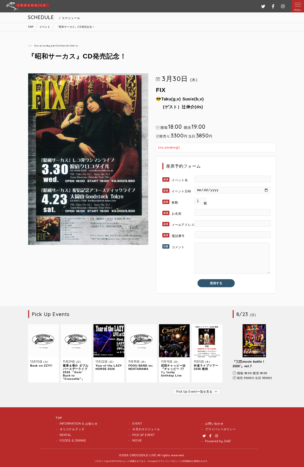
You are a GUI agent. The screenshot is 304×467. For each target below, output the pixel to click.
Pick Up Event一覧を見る (194, 391)
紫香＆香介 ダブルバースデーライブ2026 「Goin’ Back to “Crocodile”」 (75, 372)
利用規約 (187, 461)
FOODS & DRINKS (73, 440)
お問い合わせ (214, 423)
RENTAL (65, 435)
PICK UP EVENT (143, 435)
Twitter (204, 436)
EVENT (137, 423)
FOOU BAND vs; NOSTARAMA (140, 367)
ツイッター (263, 6)
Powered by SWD (218, 441)
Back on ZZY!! (41, 365)
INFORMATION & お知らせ (78, 423)
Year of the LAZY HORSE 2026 (109, 367)
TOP (59, 418)
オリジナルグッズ (72, 429)
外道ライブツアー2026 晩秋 (206, 367)
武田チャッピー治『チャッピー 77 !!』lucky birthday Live (173, 370)
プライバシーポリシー (220, 429)
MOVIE (137, 440)
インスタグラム (282, 6)
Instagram (216, 436)
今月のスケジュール (146, 429)
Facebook (210, 436)
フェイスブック (273, 6)
